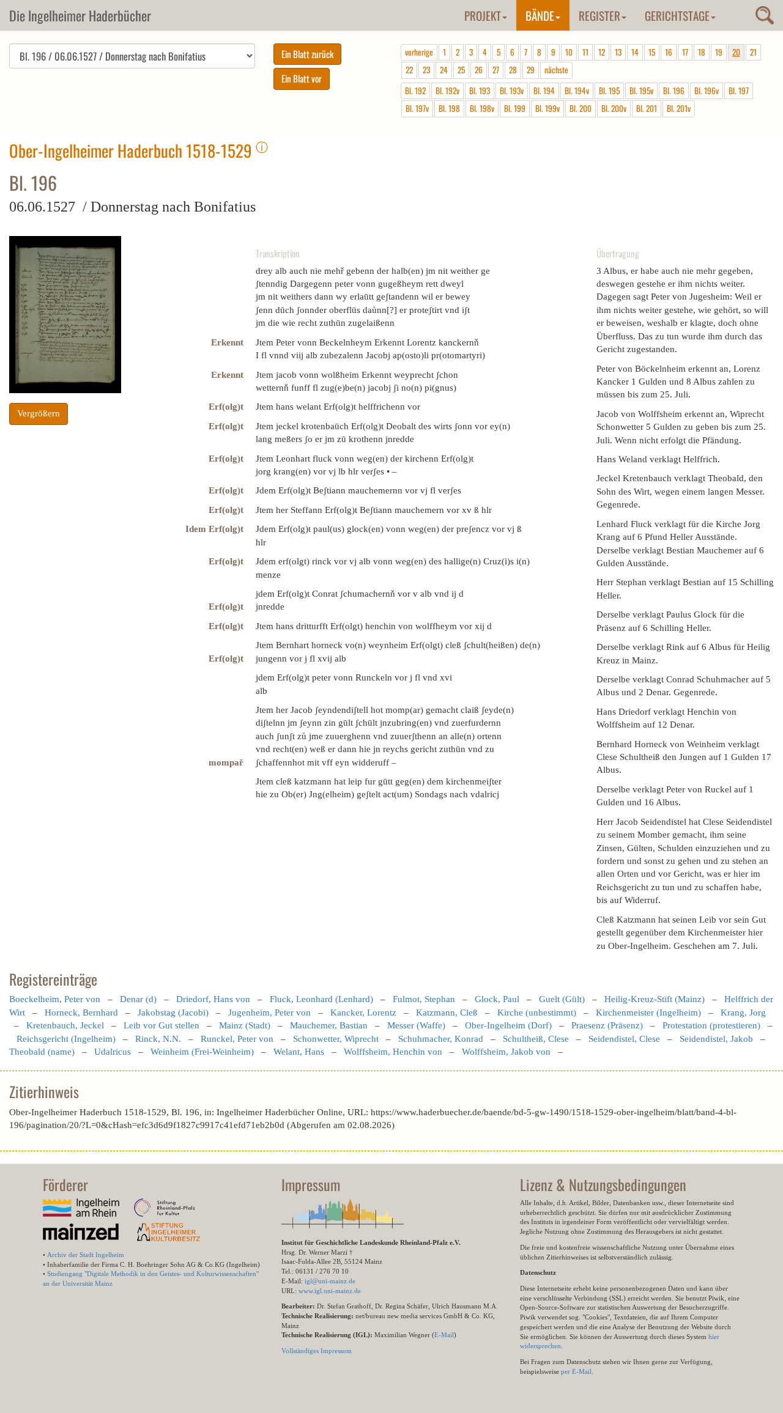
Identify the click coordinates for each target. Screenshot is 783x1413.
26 (479, 70)
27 (495, 70)
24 (444, 70)
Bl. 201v (679, 108)
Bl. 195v (641, 90)
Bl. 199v (547, 108)
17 (685, 52)
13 (618, 52)
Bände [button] (539, 15)
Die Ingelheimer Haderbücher (80, 15)
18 (701, 52)
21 (753, 52)
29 (531, 70)
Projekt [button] (482, 15)
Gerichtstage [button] (677, 15)
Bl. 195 (609, 90)
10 (569, 52)
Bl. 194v (577, 90)
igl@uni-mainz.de (330, 1281)
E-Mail (444, 1334)
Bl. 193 (479, 90)
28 (513, 70)
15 (651, 52)
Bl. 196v (706, 90)
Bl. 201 (646, 108)
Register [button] (599, 15)
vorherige (419, 52)
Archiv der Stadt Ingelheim (85, 1254)
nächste (556, 70)
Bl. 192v (447, 90)
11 (585, 52)
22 (409, 70)
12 (601, 52)
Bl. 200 (581, 108)
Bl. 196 (674, 90)
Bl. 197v (417, 108)
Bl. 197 (739, 90)
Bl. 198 (449, 108)
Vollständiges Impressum (316, 1350)
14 (635, 52)
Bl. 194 (544, 90)
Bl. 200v (613, 108)
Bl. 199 (514, 108)
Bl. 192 (415, 90)
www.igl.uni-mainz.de (330, 1290)
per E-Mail (576, 1371)
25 (461, 70)
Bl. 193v (512, 90)
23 (426, 70)
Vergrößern (38, 413)
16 (668, 52)
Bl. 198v (482, 108)
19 (718, 52)
